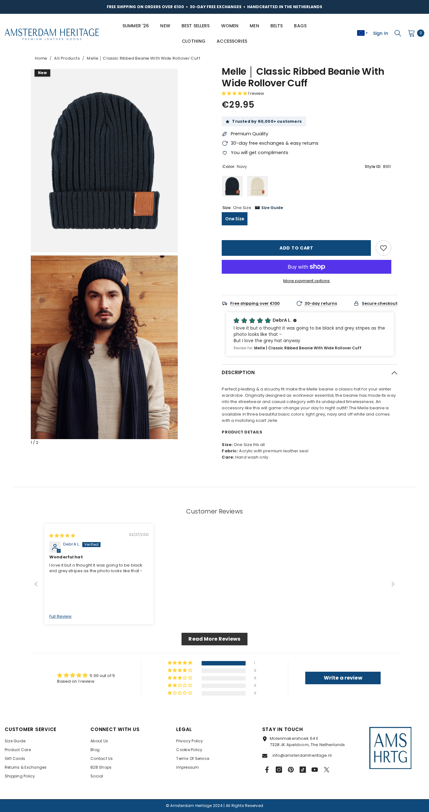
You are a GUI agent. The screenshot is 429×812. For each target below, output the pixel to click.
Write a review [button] (343, 677)
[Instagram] (279, 769)
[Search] (398, 33)
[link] (383, 248)
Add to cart (296, 248)
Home (41, 58)
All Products (67, 58)
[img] (62, 536)
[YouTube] (314, 769)
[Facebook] (267, 769)
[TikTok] (302, 769)
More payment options (306, 281)
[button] (235, 93)
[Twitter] (326, 769)
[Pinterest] (291, 769)
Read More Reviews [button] (214, 639)
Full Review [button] (60, 616)
